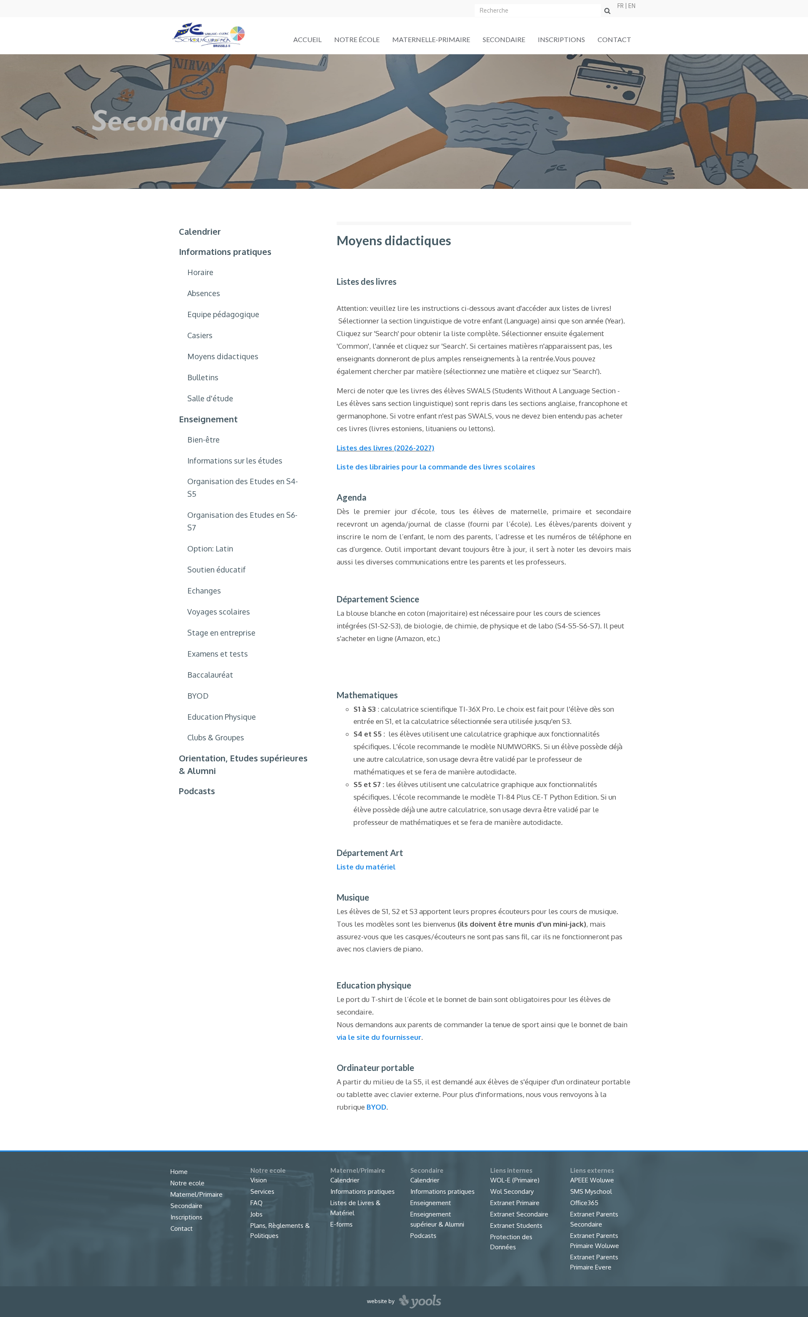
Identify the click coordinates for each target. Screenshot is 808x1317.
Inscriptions (561, 39)
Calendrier (200, 231)
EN (631, 6)
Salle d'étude (210, 398)
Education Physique (221, 716)
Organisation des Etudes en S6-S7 (242, 521)
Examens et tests (217, 653)
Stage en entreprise (221, 632)
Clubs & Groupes (215, 737)
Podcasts (197, 790)
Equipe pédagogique (223, 314)
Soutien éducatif (216, 569)
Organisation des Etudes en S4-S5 (242, 487)
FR (620, 6)
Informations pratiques (225, 251)
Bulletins (202, 377)
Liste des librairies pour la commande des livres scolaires (436, 466)
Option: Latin (210, 548)
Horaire (200, 272)
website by (381, 1301)
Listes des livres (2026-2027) (385, 447)
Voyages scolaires (218, 611)
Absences (203, 293)
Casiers (200, 335)
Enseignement (208, 418)
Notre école (357, 39)
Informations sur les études (234, 460)
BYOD (198, 695)
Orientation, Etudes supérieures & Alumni (243, 764)
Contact (614, 39)
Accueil (307, 39)
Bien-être (203, 439)
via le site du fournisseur (379, 1037)
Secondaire (504, 39)
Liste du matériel (366, 866)
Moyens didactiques (222, 356)
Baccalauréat (210, 674)
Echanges (204, 590)
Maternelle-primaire (431, 39)
